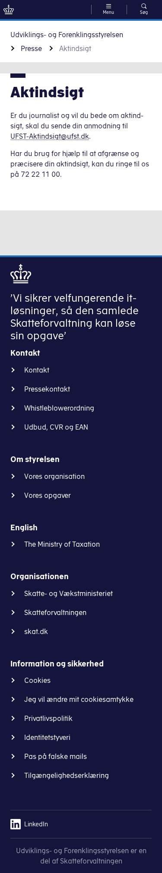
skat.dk (36, 631)
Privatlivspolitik (48, 718)
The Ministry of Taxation (62, 544)
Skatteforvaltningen (55, 612)
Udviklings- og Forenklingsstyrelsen (66, 34)
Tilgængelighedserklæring (66, 775)
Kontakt (36, 370)
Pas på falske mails (55, 756)
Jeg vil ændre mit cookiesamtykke (78, 699)
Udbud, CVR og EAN (56, 427)
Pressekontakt (47, 389)
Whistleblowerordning (59, 408)
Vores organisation (54, 476)
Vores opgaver (47, 495)
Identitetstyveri (47, 737)
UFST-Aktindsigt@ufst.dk (49, 136)
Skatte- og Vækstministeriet (68, 593)
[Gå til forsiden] (8, 9)
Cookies (37, 680)
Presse (31, 48)
